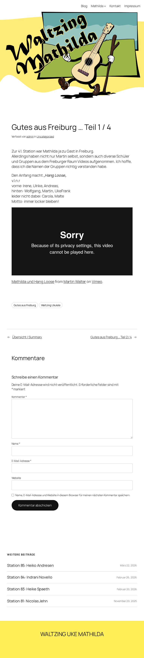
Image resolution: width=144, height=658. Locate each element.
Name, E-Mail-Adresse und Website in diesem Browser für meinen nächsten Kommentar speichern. (72, 495)
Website (16, 478)
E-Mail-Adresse (21, 461)
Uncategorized (45, 136)
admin (30, 136)
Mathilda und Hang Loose (33, 281)
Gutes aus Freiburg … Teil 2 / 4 (111, 337)
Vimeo (97, 281)
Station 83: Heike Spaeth (28, 589)
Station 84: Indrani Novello (29, 577)
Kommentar (19, 397)
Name (16, 443)
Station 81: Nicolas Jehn (27, 601)
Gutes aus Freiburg (25, 305)
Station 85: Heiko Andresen (30, 565)
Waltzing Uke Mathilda (72, 634)
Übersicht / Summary (27, 337)
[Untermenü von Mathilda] (105, 6)
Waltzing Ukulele (50, 305)
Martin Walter (75, 281)
